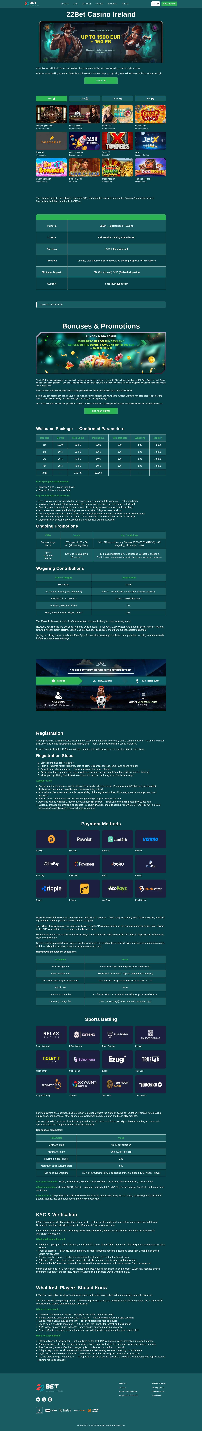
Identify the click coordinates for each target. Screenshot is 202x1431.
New (50, 99)
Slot (148, 99)
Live (83, 99)
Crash (115, 99)
